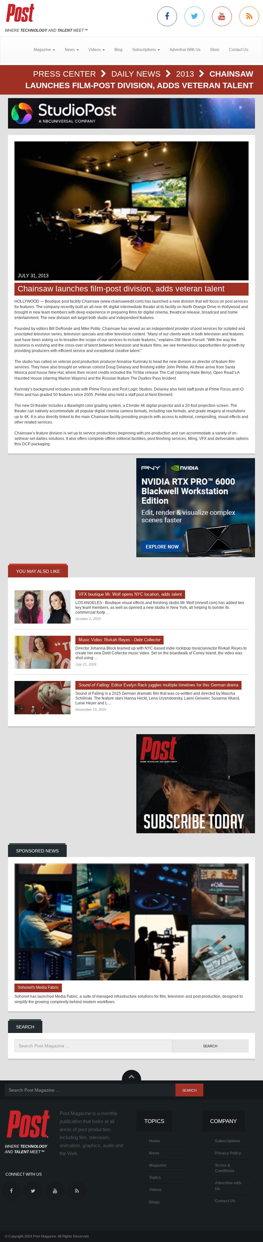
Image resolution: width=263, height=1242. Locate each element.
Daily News (137, 73)
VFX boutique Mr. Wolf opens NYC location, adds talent (130, 594)
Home (154, 1141)
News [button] (70, 49)
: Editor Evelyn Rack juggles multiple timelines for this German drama (158, 685)
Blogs (154, 1202)
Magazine (157, 1165)
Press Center (65, 73)
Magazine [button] (43, 49)
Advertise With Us (185, 49)
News (154, 1153)
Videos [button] (95, 49)
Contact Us (238, 49)
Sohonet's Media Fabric (38, 987)
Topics (155, 1177)
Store (214, 49)
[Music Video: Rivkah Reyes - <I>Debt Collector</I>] (42, 652)
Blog (119, 49)
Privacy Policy (228, 1153)
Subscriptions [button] (144, 49)
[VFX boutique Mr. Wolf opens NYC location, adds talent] (42, 607)
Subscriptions (227, 1141)
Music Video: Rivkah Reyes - (119, 639)
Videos (155, 1189)
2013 (186, 73)
